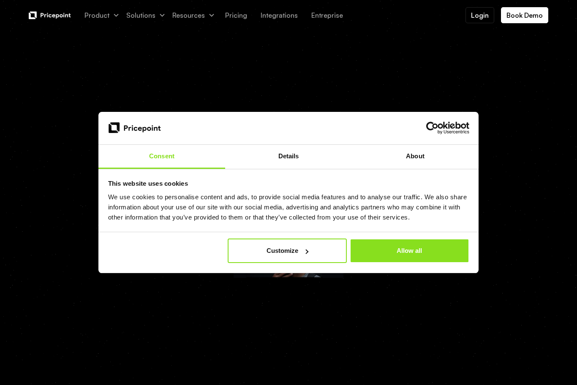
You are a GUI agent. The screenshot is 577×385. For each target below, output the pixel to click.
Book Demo (524, 15)
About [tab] (415, 156)
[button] (102, 15)
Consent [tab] (161, 156)
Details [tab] (288, 156)
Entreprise (327, 15)
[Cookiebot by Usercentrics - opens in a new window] (432, 128)
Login (480, 15)
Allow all (409, 250)
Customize (282, 250)
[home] (50, 15)
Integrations (279, 15)
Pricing (236, 15)
